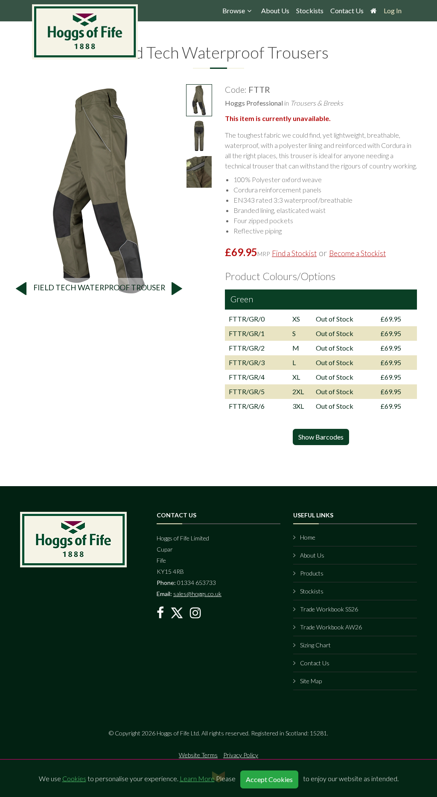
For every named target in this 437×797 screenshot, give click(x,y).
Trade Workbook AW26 (331, 627)
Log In (393, 10)
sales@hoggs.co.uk (197, 593)
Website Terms (198, 755)
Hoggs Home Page (85, 31)
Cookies (74, 778)
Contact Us (347, 10)
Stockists (309, 10)
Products (311, 573)
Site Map (311, 681)
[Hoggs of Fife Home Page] (373, 13)
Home (307, 537)
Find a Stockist (294, 253)
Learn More (197, 778)
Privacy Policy (240, 755)
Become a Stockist (357, 253)
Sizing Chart (315, 645)
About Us (275, 10)
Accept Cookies (269, 779)
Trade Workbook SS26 (329, 609)
